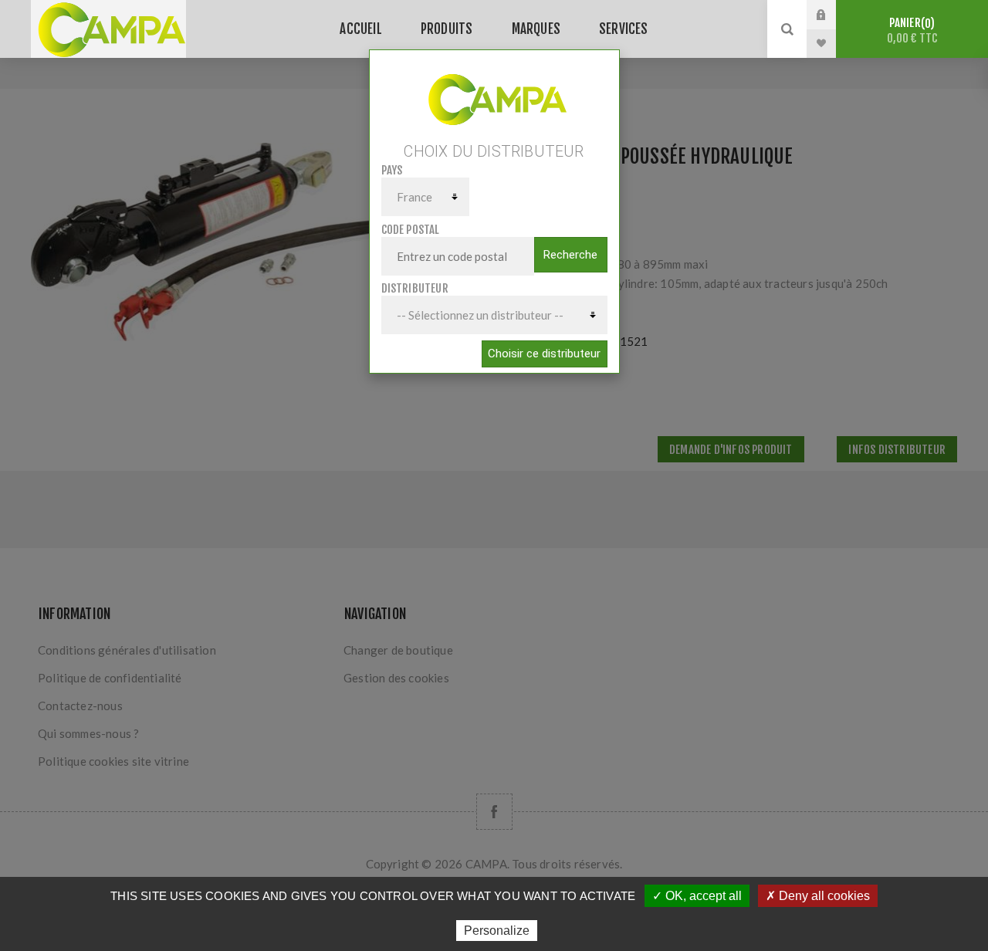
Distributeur (414, 288)
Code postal (410, 229)
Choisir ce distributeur (544, 353)
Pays (392, 170)
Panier (912, 30)
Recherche (570, 255)
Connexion (833, 14)
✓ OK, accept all (697, 895)
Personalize (497, 930)
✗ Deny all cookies (818, 895)
